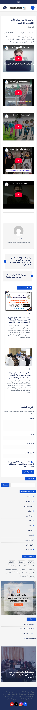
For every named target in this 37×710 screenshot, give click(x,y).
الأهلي (31, 565)
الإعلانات (30, 511)
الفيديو (31, 525)
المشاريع (30, 530)
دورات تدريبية (29, 540)
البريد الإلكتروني (28, 443)
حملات (31, 535)
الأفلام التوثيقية (28, 506)
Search (29, 479)
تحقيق (23, 569)
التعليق (31, 418)
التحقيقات (30, 521)
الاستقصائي (21, 565)
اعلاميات (11, 562)
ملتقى (23, 576)
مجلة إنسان (29, 549)
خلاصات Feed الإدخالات (26, 629)
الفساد (31, 569)
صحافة (24, 573)
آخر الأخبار (31, 27)
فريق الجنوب (29, 545)
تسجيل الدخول (28, 624)
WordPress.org (31, 638)
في (16, 573)
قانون (9, 573)
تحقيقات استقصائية (10, 569)
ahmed (18, 239)
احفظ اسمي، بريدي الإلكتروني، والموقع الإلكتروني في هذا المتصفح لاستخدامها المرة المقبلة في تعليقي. (21, 464)
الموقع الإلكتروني (29, 452)
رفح (32, 573)
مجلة (31, 576)
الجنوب (11, 565)
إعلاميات (30, 562)
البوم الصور (29, 516)
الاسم (31, 434)
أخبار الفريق (29, 501)
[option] (18, 664)
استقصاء (21, 562)
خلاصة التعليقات (27, 634)
